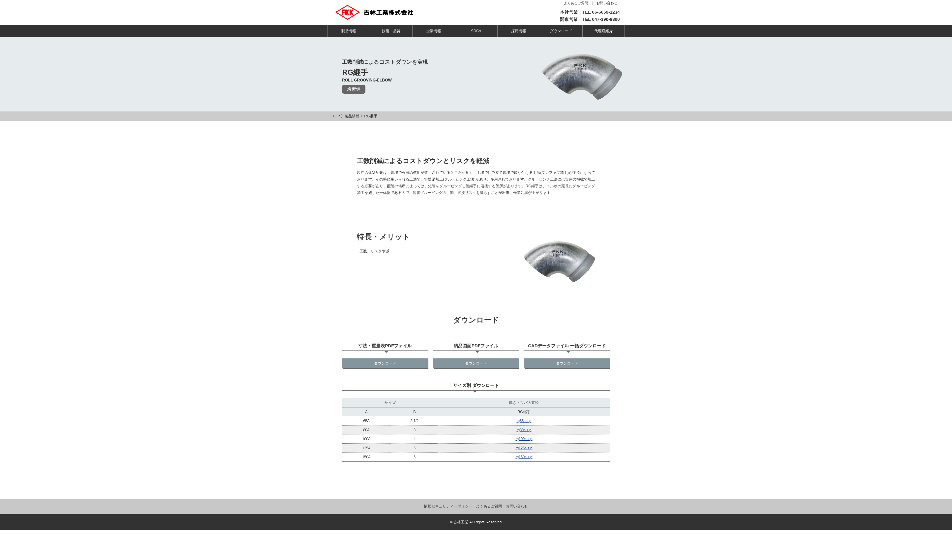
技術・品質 (391, 31)
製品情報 (348, 31)
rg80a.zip (523, 430)
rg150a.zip (523, 457)
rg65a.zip (523, 421)
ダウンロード (561, 31)
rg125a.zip (523, 448)
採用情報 (518, 31)
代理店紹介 (603, 31)
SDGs (476, 31)
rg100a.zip (523, 439)
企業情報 (433, 31)
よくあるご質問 (489, 506)
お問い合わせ (517, 506)
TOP (336, 116)
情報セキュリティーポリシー (448, 506)
